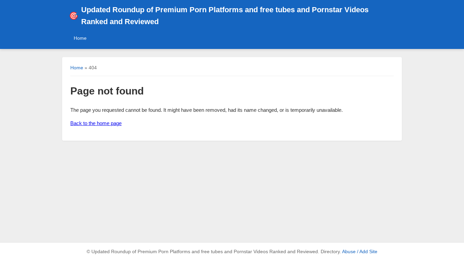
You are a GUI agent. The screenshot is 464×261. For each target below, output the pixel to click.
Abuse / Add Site (359, 251)
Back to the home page (96, 123)
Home (80, 38)
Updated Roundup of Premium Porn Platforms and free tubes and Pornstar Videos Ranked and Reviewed (219, 15)
